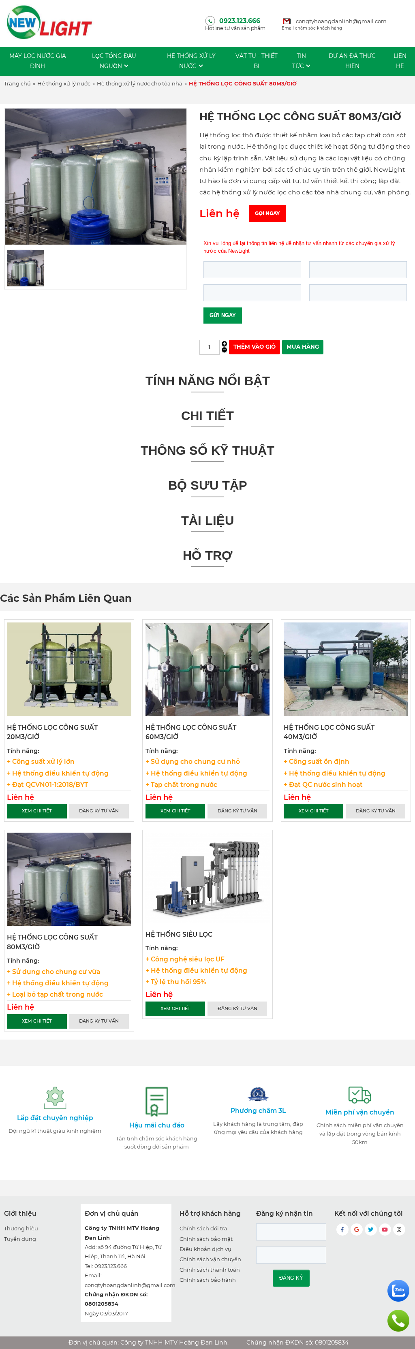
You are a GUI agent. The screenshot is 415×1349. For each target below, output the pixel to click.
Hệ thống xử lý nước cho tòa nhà (139, 83)
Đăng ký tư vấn (99, 811)
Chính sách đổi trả (203, 1228)
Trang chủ (17, 83)
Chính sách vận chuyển (210, 1259)
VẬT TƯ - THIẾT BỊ (256, 61)
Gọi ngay (267, 213)
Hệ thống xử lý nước (191, 61)
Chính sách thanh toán (210, 1269)
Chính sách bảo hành (208, 1280)
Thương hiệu (21, 1228)
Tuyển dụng (20, 1239)
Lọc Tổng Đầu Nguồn (114, 61)
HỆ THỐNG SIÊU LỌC (178, 934)
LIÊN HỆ (400, 61)
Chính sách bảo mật (206, 1239)
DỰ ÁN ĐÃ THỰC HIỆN (352, 61)
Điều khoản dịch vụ (205, 1249)
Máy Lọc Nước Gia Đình (37, 61)
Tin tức (299, 61)
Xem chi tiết (36, 811)
